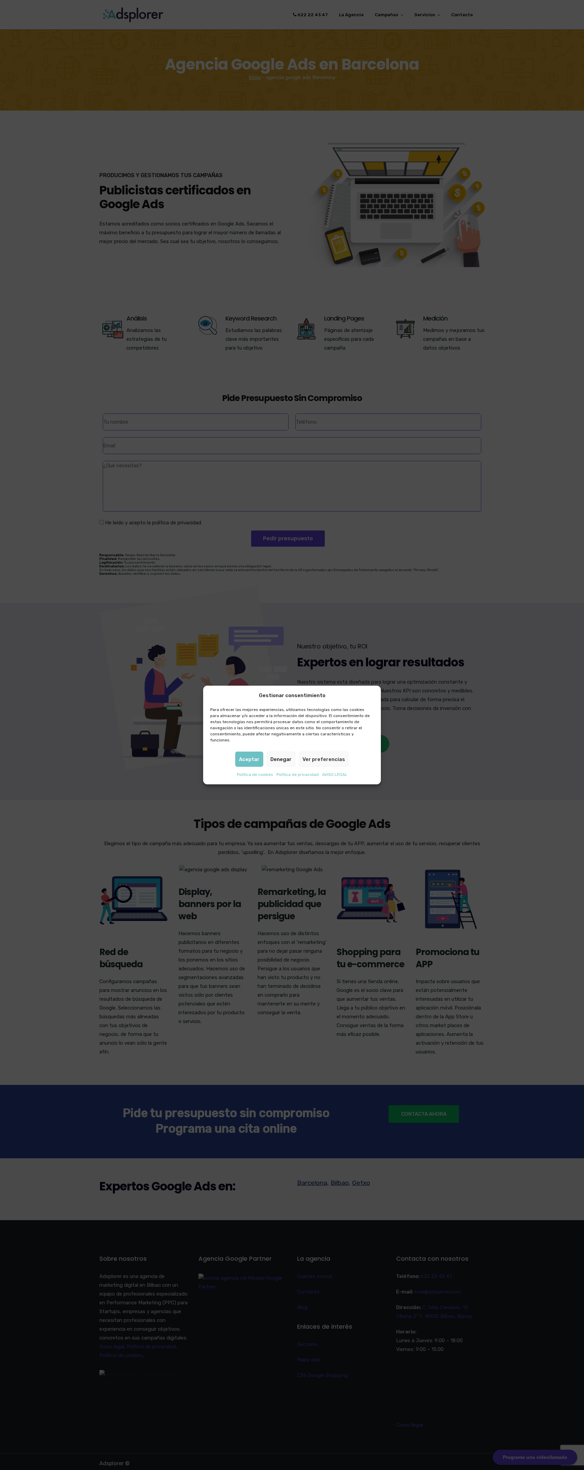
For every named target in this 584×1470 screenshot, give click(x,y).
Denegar (281, 759)
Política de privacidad (297, 774)
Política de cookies (255, 774)
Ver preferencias (323, 759)
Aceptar (249, 759)
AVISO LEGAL (334, 774)
